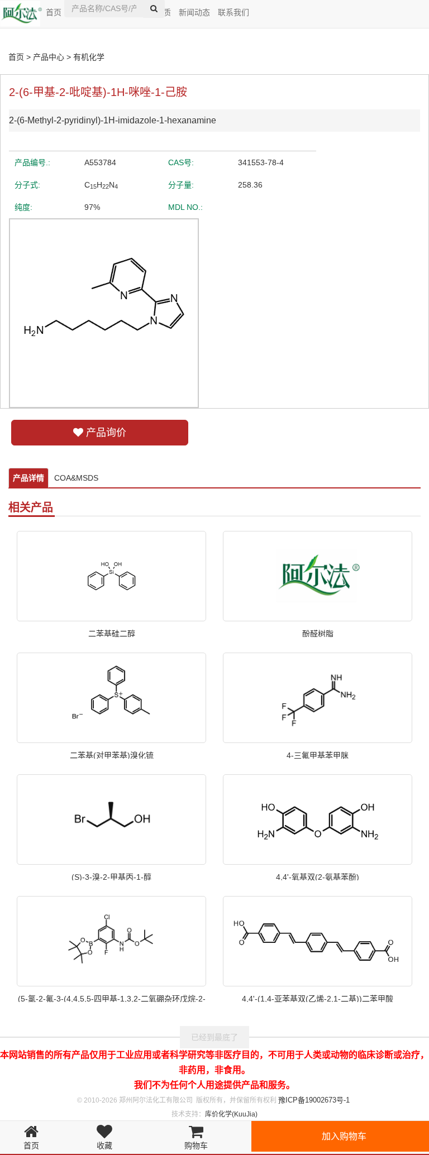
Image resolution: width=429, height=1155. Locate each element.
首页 (53, 12)
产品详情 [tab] (28, 477)
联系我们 (233, 12)
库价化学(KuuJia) (231, 1114)
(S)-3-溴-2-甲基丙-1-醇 (111, 876)
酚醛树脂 (317, 633)
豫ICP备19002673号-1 (314, 1100)
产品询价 (104, 432)
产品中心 (48, 56)
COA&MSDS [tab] (76, 477)
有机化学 (88, 56)
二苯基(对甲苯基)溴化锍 (112, 755)
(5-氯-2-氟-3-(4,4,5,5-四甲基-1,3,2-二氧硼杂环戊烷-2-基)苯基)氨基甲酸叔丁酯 (112, 998)
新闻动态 (194, 12)
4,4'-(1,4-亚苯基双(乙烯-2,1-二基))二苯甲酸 (317, 998)
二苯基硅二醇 (111, 633)
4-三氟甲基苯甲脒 (318, 755)
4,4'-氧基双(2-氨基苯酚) (317, 876)
